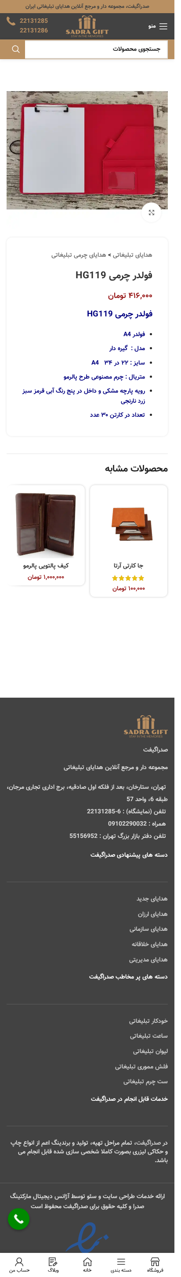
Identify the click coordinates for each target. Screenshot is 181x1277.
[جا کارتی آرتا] (128, 524)
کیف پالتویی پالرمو (46, 566)
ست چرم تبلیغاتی (145, 1082)
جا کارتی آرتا (128, 566)
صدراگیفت (148, 1143)
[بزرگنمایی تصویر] (151, 212)
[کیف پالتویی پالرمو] (45, 524)
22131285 (34, 21)
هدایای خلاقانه (150, 945)
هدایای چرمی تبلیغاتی (78, 255)
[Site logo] (87, 27)
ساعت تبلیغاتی (149, 1036)
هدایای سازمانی (149, 929)
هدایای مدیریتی (148, 960)
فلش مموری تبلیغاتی (141, 1067)
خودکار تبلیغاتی (148, 1021)
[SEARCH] (16, 49)
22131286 (34, 31)
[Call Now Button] (19, 1219)
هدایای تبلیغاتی (132, 255)
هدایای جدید (152, 899)
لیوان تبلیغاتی (150, 1052)
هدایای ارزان (153, 914)
